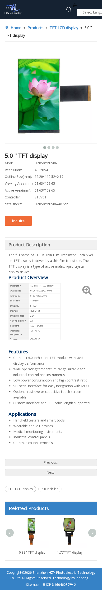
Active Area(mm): (18, 190)
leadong (82, 578)
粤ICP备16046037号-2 (59, 584)
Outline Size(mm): (18, 176)
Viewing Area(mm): (19, 183)
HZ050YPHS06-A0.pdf (51, 204)
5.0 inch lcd (50, 489)
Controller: (13, 197)
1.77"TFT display (70, 552)
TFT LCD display (20, 489)
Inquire (18, 221)
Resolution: (13, 170)
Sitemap (32, 584)
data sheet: (13, 204)
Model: (10, 163)
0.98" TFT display (32, 552)
